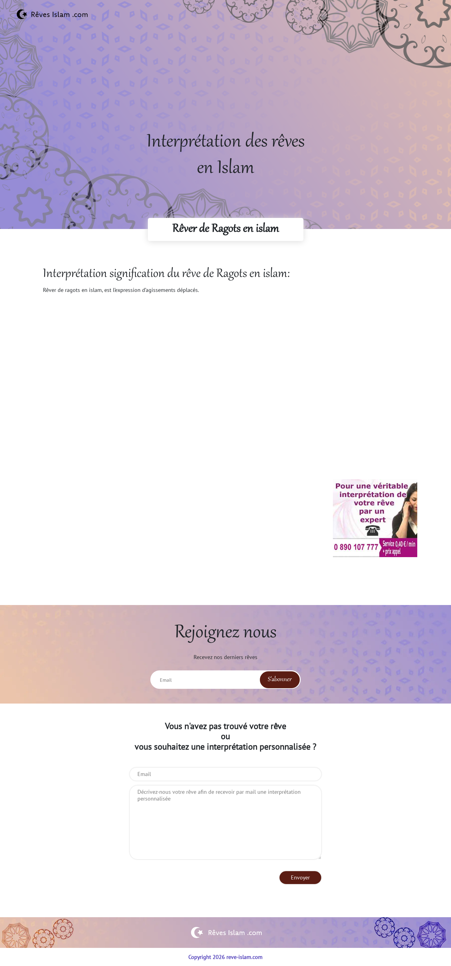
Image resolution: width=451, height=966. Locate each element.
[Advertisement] (225, 86)
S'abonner (280, 680)
